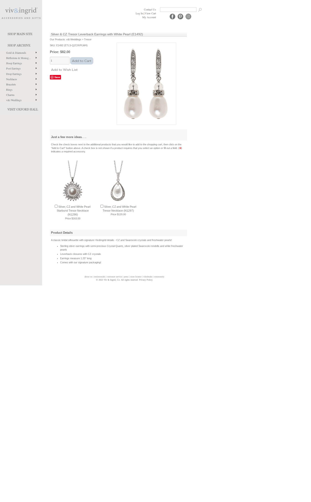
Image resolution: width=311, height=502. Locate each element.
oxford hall (21, 108)
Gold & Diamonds (16, 52)
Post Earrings (13, 68)
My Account (149, 17)
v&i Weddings (14, 100)
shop (21, 44)
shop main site (21, 33)
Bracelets (11, 84)
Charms (10, 95)
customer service (114, 276)
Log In (139, 13)
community (159, 276)
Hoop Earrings (14, 63)
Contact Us (150, 9)
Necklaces (11, 79)
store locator (135, 276)
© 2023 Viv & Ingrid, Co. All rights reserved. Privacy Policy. (124, 280)
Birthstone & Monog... (18, 58)
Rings (9, 89)
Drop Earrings (14, 74)
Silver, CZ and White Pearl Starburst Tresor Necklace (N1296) (74, 210)
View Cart (150, 13)
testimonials (99, 276)
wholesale (147, 276)
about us (88, 276)
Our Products (57, 39)
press (126, 276)
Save (57, 77)
